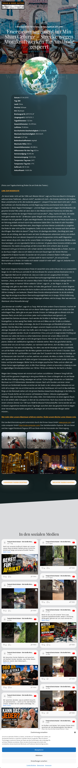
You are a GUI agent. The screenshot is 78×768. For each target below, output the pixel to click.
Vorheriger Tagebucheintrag (15, 482)
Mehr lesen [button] (7, 552)
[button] (75, 732)
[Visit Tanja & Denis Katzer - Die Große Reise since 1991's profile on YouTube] (5, 542)
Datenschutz (40, 765)
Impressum (48, 765)
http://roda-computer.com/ (29, 425)
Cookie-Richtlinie (31, 765)
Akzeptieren (39, 750)
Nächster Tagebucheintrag (63, 482)
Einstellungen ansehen (39, 761)
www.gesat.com (65, 422)
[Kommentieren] (47, 679)
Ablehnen (39, 755)
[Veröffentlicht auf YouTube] (35, 542)
